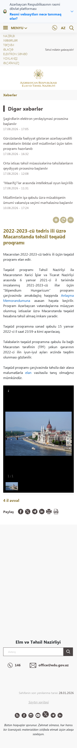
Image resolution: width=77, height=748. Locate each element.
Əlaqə (8, 49)
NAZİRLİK (9, 36)
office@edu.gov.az (53, 665)
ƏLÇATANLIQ (11, 63)
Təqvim (8, 45)
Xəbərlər (10, 95)
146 (18, 665)
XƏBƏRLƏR (10, 40)
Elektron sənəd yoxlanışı (15, 56)
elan (28, 372)
